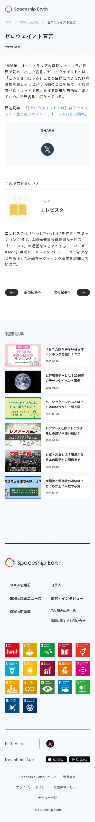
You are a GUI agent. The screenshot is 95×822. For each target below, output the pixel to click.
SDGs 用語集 (29, 22)
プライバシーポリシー (32, 787)
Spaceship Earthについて (38, 777)
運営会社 (69, 777)
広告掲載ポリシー (66, 787)
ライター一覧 (47, 798)
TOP (8, 22)
